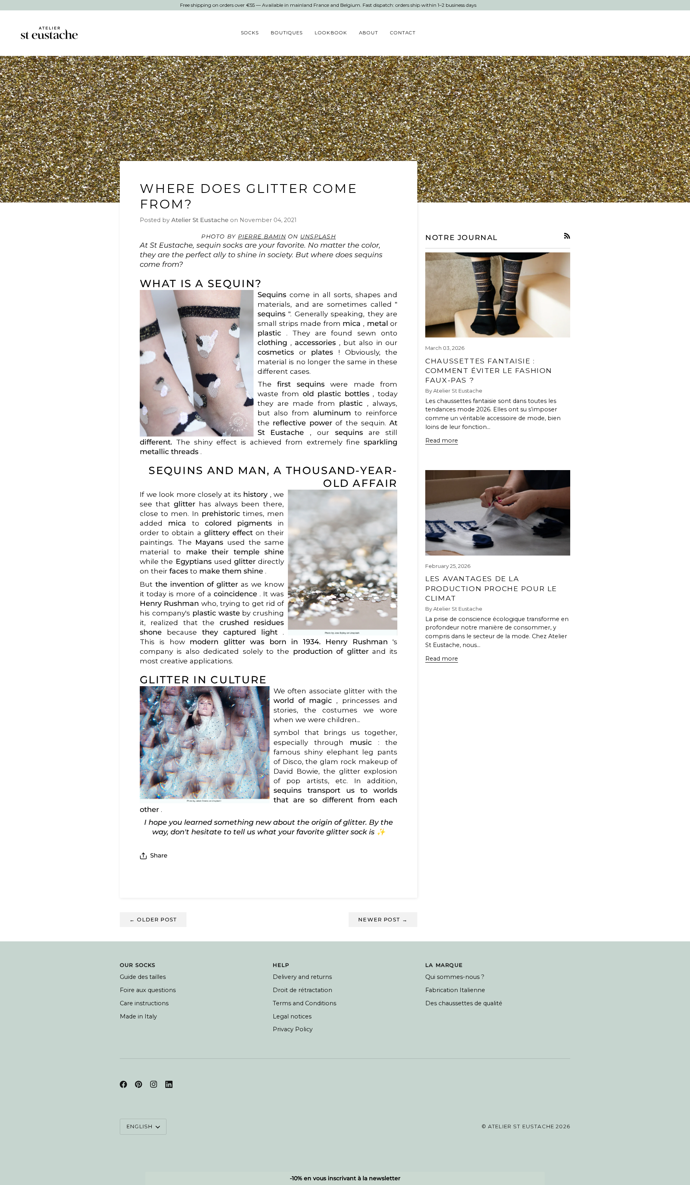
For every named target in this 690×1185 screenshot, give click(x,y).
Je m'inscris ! (391, 625)
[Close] (429, 497)
